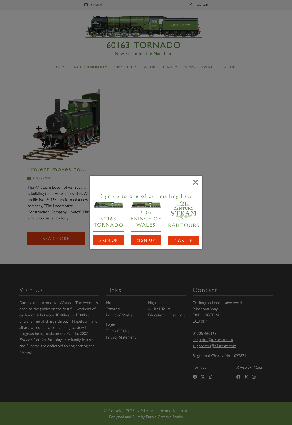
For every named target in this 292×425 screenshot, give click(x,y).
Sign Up (108, 240)
